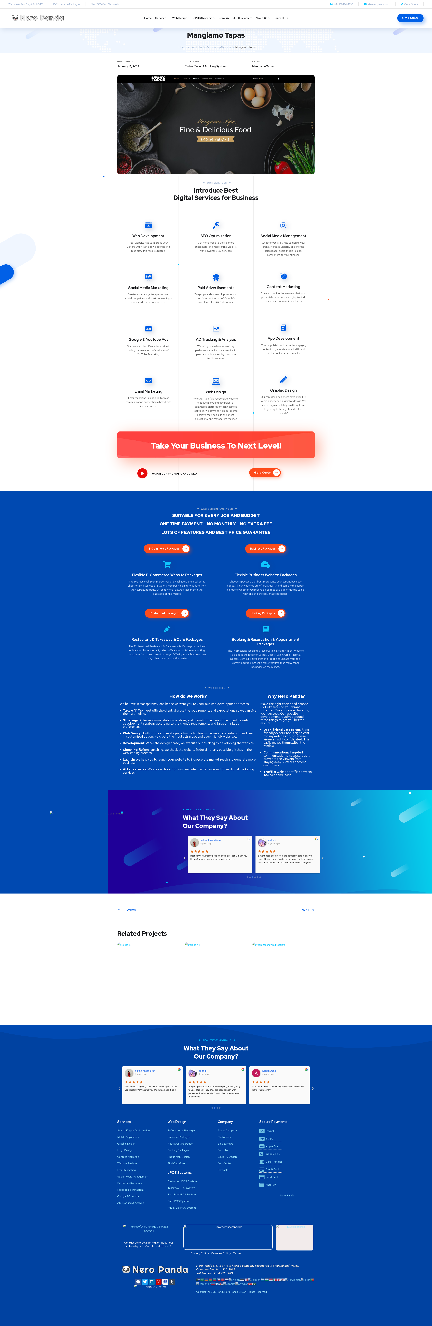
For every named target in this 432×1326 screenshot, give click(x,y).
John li (204, 840)
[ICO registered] (294, 1237)
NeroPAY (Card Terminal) (105, 4)
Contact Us (281, 18)
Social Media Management (283, 235)
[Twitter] (145, 1282)
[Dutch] (227, 1279)
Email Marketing (148, 391)
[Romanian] (203, 1284)
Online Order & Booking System (205, 66)
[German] (254, 1279)
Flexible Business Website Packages (266, 575)
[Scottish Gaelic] (217, 1284)
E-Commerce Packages (66, 4)
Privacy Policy (200, 1253)
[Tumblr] (172, 1282)
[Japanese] (279, 1279)
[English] (234, 1279)
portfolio (196, 47)
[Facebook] (138, 1282)
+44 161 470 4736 (343, 4)
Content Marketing (283, 286)
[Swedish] (241, 1284)
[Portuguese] (312, 1279)
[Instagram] (158, 1282)
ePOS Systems (202, 18)
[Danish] (223, 1279)
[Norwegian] (293, 1279)
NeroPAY (224, 18)
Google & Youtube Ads (148, 339)
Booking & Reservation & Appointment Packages (266, 641)
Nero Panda (287, 1195)
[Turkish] (250, 1284)
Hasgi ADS (268, 1070)
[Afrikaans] (198, 1279)
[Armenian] (206, 1279)
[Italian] (275, 1279)
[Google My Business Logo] (165, 1282)
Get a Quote (411, 4)
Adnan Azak (275, 840)
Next (305, 909)
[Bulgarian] (214, 1279)
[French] (246, 1279)
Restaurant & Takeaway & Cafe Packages (167, 639)
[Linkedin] (152, 1282)
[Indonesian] (271, 1279)
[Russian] (213, 1284)
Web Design (179, 18)
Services (160, 18)
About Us (261, 18)
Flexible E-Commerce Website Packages (167, 575)
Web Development (148, 235)
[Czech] (219, 1279)
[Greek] (263, 1279)
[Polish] (305, 1279)
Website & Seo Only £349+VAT (25, 4)
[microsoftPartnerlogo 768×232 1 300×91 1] (148, 1232)
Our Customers (242, 18)
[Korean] (283, 1279)
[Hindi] (267, 1279)
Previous (130, 909)
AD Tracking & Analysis (216, 339)
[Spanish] (229, 1284)
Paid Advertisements (216, 287)
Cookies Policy (221, 1253)
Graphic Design (283, 390)
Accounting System (218, 47)
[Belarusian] (210, 1279)
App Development (283, 338)
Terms (237, 1253)
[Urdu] (254, 1284)
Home (148, 18)
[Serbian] (221, 1284)
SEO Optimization (216, 235)
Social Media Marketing (148, 287)
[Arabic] (202, 1279)
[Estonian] (242, 1279)
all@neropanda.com (379, 4)
